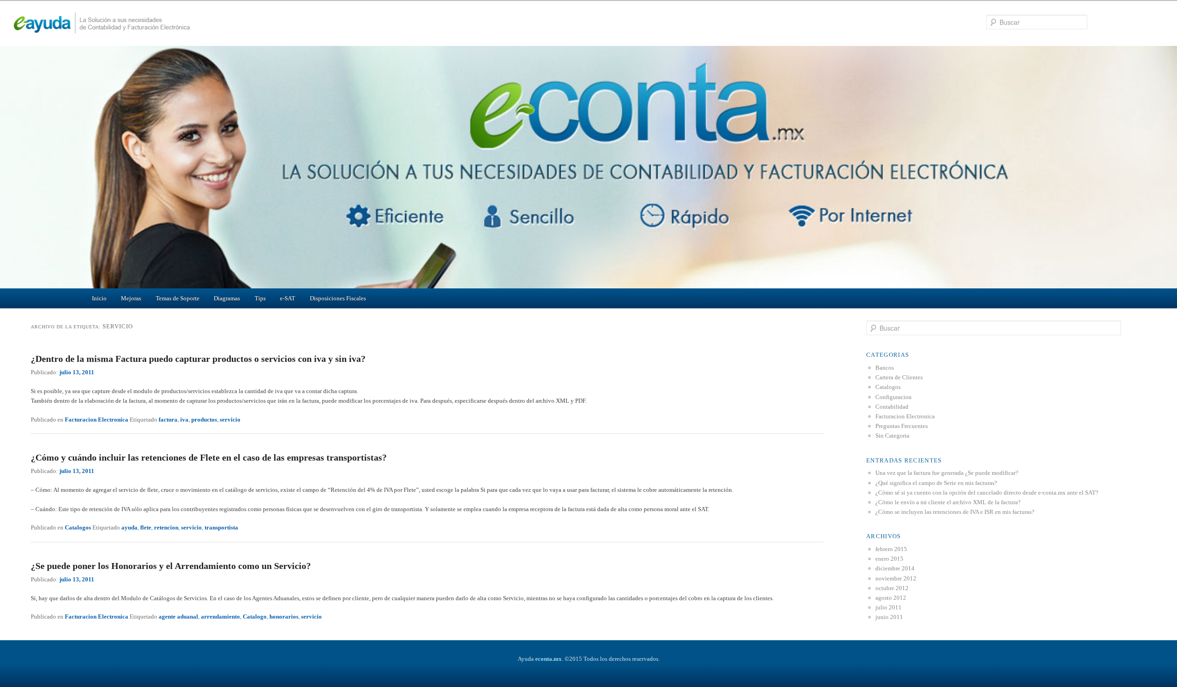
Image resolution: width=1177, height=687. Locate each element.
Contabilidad (891, 406)
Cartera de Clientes (899, 377)
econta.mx (548, 658)
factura (168, 419)
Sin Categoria (892, 435)
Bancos (884, 367)
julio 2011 (888, 607)
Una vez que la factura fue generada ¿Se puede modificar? (946, 472)
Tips (260, 298)
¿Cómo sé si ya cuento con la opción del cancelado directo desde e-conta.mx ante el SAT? (986, 492)
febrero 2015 (891, 549)
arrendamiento (220, 616)
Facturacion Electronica (96, 419)
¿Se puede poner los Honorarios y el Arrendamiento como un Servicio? (171, 566)
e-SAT (287, 298)
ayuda (129, 527)
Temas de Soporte (178, 298)
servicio (230, 419)
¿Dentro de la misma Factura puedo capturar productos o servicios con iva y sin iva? (198, 359)
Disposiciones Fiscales (338, 298)
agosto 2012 (890, 597)
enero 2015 (889, 558)
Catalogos (78, 527)
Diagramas (227, 298)
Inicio (99, 298)
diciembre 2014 (894, 568)
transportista (221, 527)
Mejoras (131, 298)
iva (184, 419)
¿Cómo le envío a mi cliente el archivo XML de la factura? (948, 502)
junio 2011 (889, 617)
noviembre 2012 (895, 578)
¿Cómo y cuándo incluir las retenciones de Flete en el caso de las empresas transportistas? (209, 457)
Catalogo (255, 616)
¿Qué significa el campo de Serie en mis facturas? (936, 482)
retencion (166, 527)
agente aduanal (178, 616)
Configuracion (893, 397)
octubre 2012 (891, 588)
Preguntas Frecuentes (901, 425)
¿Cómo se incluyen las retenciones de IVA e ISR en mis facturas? (954, 511)
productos (204, 419)
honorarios (283, 616)
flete (145, 527)
